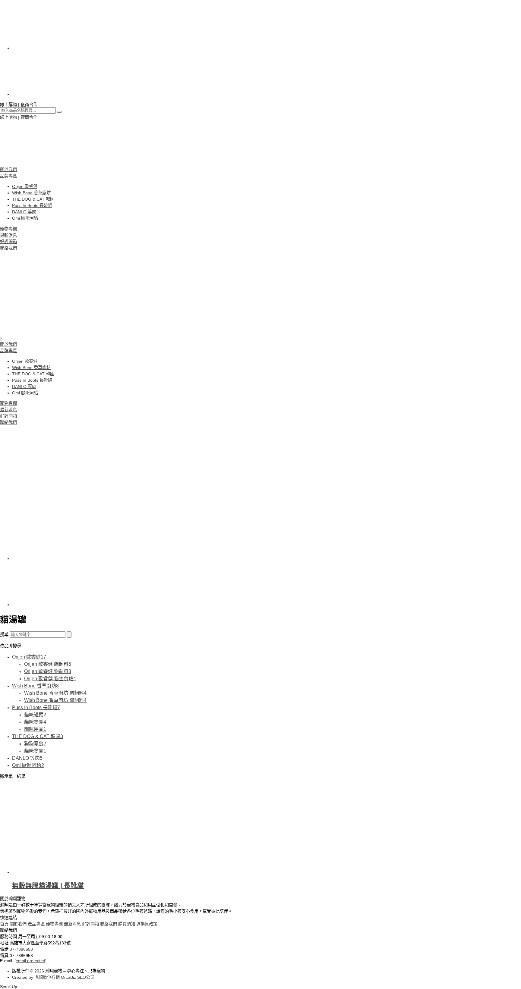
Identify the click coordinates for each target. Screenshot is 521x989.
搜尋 (4, 634)
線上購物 (8, 117)
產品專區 (36, 924)
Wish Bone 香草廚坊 (31, 192)
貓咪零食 (35, 722)
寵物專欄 (8, 229)
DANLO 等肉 (24, 211)
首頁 (4, 924)
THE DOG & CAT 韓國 (33, 199)
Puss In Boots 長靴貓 (32, 205)
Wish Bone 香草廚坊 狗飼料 (55, 693)
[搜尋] (69, 634)
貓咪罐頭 (35, 714)
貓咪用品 (35, 729)
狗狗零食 (35, 743)
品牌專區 (8, 176)
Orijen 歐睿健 (24, 186)
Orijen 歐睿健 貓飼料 (47, 664)
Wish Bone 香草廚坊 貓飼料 (55, 700)
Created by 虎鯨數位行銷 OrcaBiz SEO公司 (53, 977)
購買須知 (126, 924)
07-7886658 (21, 949)
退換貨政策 (146, 924)
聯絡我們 (8, 248)
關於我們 (8, 169)
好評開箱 (8, 241)
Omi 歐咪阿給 (25, 218)
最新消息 (8, 235)
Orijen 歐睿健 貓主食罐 (50, 678)
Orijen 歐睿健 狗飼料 (47, 671)
